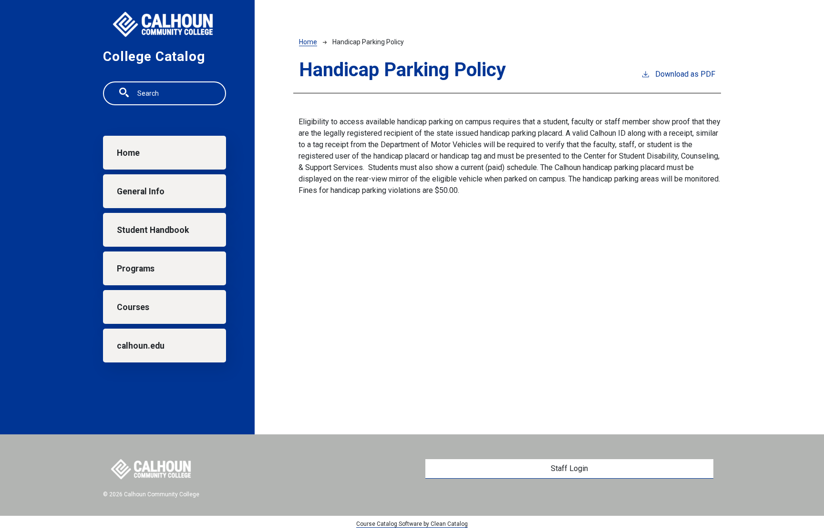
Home (128, 153)
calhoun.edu (141, 346)
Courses (133, 307)
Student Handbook (153, 230)
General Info (141, 191)
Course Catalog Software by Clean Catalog (412, 524)
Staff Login (569, 468)
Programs (135, 268)
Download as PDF (685, 74)
